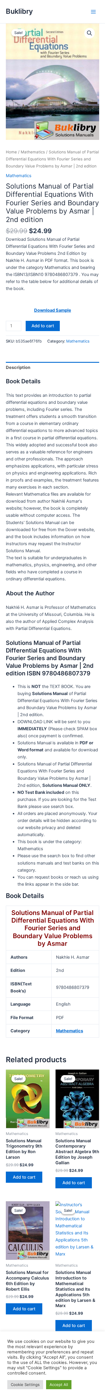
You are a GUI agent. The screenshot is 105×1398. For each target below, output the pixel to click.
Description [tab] (18, 367)
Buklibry (19, 11)
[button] (89, 33)
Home (11, 152)
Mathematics (33, 152)
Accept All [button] (59, 1384)
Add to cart (43, 325)
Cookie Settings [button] (25, 1384)
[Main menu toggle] (93, 11)
